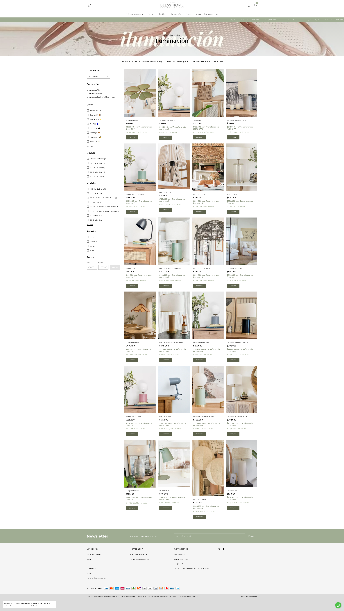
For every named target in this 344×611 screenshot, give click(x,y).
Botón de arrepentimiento (189, 596)
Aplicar (115, 267)
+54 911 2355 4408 (181, 559)
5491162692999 (179, 554)
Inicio (166, 35)
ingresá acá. (174, 596)
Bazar (150, 14)
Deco (188, 14)
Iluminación (176, 14)
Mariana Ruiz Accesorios (207, 14)
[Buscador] (90, 5)
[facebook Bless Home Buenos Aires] (223, 549)
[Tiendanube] (249, 597)
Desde (89, 263)
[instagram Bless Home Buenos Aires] (219, 549)
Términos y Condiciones (139, 559)
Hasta (100, 263)
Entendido (35, 606)
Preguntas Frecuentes (138, 554)
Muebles (162, 14)
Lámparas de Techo (94, 93)
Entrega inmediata (134, 14)
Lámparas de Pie (93, 90)
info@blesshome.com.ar (183, 564)
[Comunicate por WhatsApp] (338, 605)
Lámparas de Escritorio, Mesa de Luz (101, 97)
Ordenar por (94, 70)
